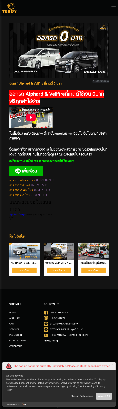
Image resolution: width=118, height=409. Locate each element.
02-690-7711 (39, 185)
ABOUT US (14, 318)
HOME (12, 312)
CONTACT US (15, 346)
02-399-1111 (39, 195)
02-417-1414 (42, 190)
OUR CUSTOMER (17, 340)
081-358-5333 (45, 180)
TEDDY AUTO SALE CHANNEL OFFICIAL (69, 335)
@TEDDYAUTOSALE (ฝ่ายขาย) (64, 323)
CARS (12, 323)
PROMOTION (15, 335)
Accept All (104, 396)
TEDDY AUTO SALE (59, 312)
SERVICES (14, 329)
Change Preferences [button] (82, 396)
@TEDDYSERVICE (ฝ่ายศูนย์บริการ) (66, 329)
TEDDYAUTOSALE (58, 318)
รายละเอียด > (24, 270)
